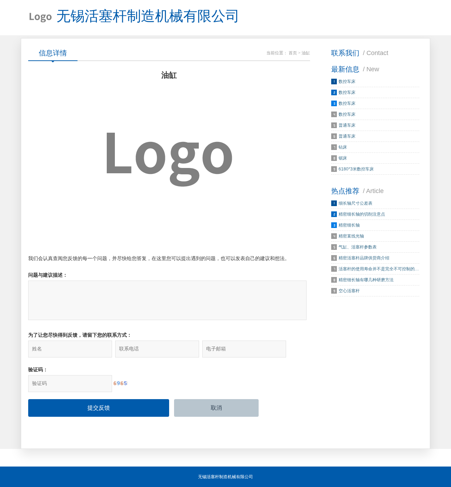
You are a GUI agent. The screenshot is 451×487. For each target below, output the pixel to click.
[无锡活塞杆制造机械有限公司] (40, 17)
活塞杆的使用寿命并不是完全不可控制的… (379, 268)
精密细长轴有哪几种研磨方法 (366, 279)
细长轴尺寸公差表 (355, 203)
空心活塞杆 (349, 290)
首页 (293, 52)
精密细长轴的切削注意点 (362, 214)
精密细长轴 (349, 225)
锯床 (343, 158)
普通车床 (347, 125)
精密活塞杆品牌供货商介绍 (364, 257)
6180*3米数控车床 (356, 169)
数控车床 (347, 81)
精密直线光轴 (351, 236)
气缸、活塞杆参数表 (358, 247)
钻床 (343, 147)
